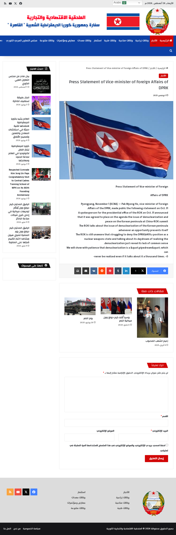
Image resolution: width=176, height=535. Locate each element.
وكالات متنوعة (47, 41)
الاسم (164, 416)
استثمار (98, 41)
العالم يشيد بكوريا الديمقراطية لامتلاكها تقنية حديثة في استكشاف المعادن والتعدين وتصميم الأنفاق (18, 128)
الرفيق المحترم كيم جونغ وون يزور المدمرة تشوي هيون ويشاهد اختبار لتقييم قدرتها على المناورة (18, 235)
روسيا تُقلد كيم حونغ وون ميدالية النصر (117, 319)
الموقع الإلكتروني (105, 431)
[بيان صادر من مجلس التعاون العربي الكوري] (41, 84)
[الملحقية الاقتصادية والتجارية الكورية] (88, 21)
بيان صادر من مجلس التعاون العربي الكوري (19, 80)
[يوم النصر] (80, 306)
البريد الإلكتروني (159, 431)
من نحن (17, 529)
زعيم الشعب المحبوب (157, 341)
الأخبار (154, 41)
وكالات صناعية (126, 41)
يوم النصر (89, 318)
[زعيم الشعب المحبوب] (152, 317)
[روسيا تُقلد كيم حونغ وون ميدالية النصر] (116, 305)
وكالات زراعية (142, 41)
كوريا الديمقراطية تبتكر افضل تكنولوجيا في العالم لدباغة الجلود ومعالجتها (18, 153)
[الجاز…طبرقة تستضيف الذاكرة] (41, 105)
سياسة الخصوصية (31, 529)
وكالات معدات (84, 41)
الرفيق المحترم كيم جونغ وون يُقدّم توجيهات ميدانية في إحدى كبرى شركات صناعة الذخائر (18, 211)
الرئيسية (164, 41)
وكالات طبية (110, 41)
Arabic (118, 2)
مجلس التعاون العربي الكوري (21, 41)
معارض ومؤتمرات (66, 41)
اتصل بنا (7, 529)
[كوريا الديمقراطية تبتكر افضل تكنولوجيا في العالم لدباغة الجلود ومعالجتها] (41, 150)
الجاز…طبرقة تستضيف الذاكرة (21, 99)
